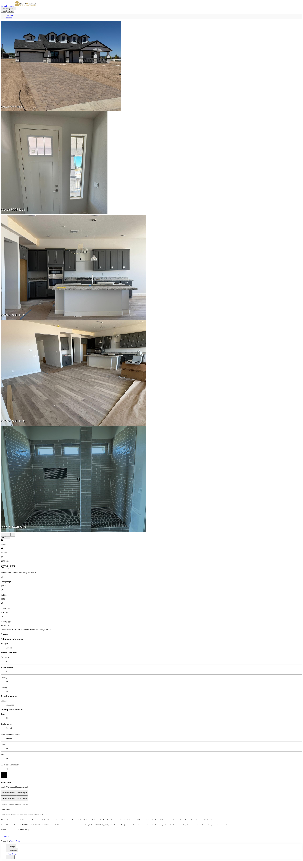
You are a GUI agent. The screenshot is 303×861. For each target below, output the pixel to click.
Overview (9, 15)
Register (10, 11)
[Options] (3, 535)
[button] (151, 66)
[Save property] (8, 535)
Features (9, 18)
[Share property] (12, 535)
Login (4, 11)
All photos (5, 538)
